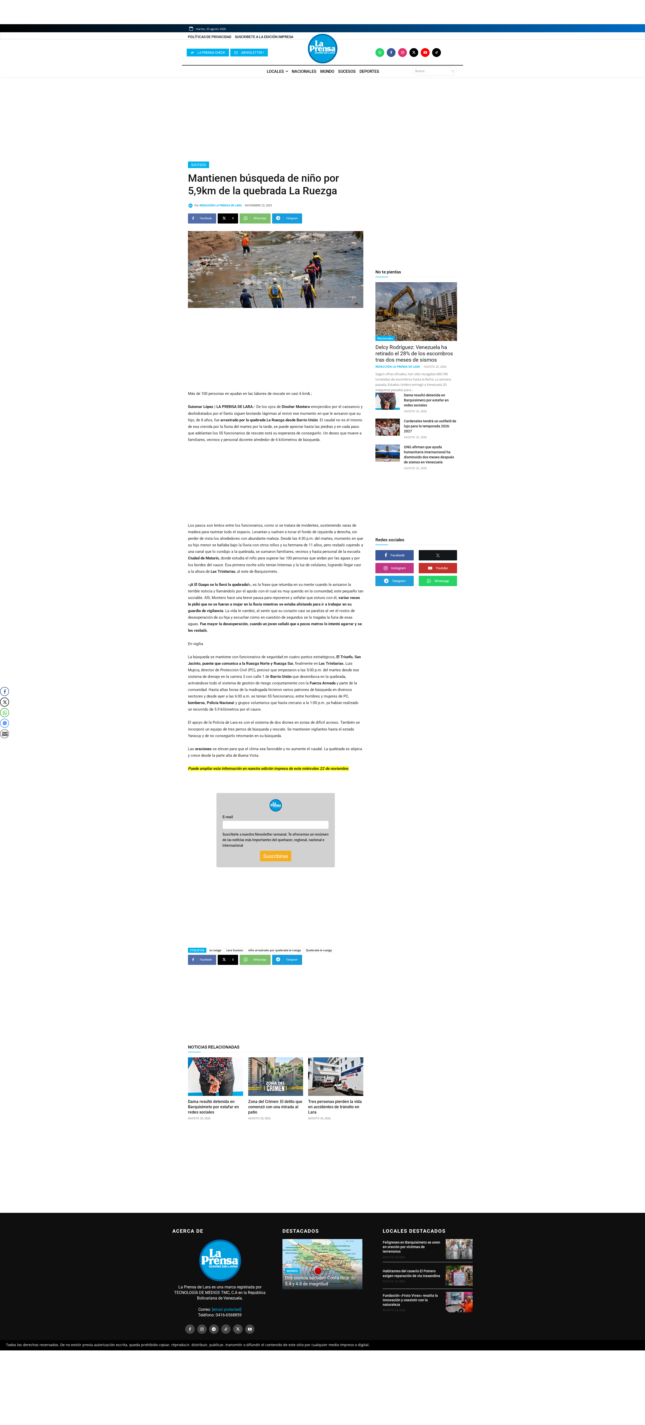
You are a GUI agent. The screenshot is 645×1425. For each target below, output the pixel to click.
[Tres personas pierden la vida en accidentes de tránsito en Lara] (335, 1076)
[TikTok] (226, 1329)
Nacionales (385, 338)
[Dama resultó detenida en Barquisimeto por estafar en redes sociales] (215, 1076)
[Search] (453, 71)
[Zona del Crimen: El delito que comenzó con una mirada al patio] (275, 1076)
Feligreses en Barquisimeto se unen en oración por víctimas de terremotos (411, 1246)
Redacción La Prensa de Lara (221, 205)
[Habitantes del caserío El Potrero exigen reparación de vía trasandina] (459, 1275)
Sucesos (198, 165)
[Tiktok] (436, 52)
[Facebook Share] (4, 691)
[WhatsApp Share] (4, 712)
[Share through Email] (4, 733)
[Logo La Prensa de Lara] (322, 49)
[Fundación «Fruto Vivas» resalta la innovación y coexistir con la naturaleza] (459, 1302)
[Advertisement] (322, 119)
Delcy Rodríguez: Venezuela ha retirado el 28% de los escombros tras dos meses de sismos (414, 353)
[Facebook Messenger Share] (4, 723)
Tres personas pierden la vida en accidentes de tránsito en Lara (335, 1107)
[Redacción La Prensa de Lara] (191, 205)
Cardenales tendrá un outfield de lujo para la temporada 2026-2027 (430, 426)
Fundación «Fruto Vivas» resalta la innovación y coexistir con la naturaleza (410, 1300)
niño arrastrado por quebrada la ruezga (274, 950)
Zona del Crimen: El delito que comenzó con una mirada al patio (275, 1107)
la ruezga (215, 950)
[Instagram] (402, 52)
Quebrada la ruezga (319, 950)
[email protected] (226, 1309)
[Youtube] (425, 52)
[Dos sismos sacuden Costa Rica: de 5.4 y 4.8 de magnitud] (322, 1264)
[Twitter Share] (4, 702)
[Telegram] (214, 1329)
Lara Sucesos (234, 950)
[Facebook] (391, 52)
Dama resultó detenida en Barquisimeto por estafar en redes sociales (213, 1107)
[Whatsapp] (379, 52)
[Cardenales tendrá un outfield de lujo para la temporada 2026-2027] (387, 427)
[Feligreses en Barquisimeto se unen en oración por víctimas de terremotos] (459, 1249)
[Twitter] (413, 52)
